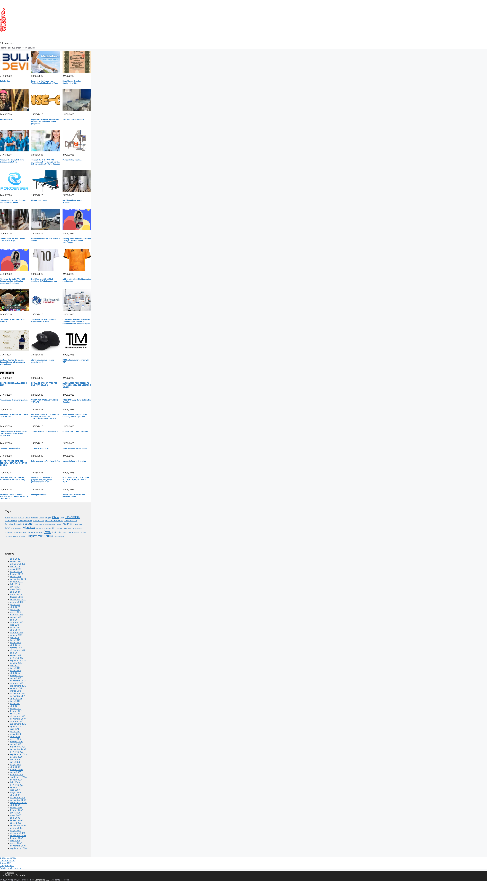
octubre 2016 (16, 622)
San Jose (8, 536)
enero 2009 (15, 772)
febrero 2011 (16, 711)
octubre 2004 (16, 828)
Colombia (72, 517)
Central (41, 518)
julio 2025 (15, 566)
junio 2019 (15, 609)
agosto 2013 (16, 663)
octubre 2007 (16, 785)
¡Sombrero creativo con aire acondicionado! (42, 361)
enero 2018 (15, 617)
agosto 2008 (16, 779)
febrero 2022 (16, 597)
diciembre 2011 (17, 693)
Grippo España (7, 865)
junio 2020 (15, 604)
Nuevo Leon (77, 528)
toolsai (15, 536)
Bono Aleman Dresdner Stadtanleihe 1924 (72, 82)
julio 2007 (15, 790)
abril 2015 (15, 645)
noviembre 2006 (18, 800)
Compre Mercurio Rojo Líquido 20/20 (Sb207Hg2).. (12, 240)
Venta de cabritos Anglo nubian (75, 448)
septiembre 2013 (18, 660)
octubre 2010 (16, 721)
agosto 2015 (16, 635)
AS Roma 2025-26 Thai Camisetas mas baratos (77, 280)
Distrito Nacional (70, 521)
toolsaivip (22, 536)
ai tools (7, 518)
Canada (27, 518)
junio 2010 (15, 731)
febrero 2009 (16, 769)
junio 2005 (15, 812)
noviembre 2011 (17, 696)
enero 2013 (15, 678)
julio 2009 (15, 759)
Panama (31, 532)
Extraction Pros (6, 119)
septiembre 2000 (18, 848)
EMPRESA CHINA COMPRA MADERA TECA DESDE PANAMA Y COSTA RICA (14, 497)
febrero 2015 (16, 647)
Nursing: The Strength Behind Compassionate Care (12, 161)
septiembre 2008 (18, 777)
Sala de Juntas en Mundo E (73, 119)
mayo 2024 (15, 589)
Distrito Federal (54, 520)
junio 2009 (15, 762)
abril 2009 (15, 767)
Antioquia (14, 518)
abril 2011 (14, 706)
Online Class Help (19, 532)
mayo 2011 (15, 703)
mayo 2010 (15, 734)
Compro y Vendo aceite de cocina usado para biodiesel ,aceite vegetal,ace (13, 433)
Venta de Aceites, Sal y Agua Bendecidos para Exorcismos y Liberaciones (12, 362)
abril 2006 (15, 805)
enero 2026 (15, 561)
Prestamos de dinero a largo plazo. (14, 400)
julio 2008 (15, 782)
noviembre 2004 (18, 825)
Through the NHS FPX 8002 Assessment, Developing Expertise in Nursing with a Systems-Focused (45, 162)
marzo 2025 (16, 571)
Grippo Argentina (8, 858)
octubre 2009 (16, 752)
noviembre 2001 (18, 845)
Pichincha (57, 532)
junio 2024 (15, 586)
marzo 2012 (16, 691)
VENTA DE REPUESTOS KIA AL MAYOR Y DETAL (75, 496)
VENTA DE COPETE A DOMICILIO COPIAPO (44, 401)
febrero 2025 (16, 574)
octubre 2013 (16, 658)
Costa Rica (11, 520)
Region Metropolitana (76, 532)
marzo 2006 (16, 807)
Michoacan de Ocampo (43, 528)
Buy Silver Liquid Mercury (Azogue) (73, 201)
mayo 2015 (15, 642)
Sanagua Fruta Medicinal (10, 448)
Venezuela (45, 536)
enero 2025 (15, 576)
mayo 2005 (15, 815)
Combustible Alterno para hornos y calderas (45, 240)
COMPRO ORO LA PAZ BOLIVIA (75, 431)
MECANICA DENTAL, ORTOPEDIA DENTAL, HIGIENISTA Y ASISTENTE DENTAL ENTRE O (45, 417)
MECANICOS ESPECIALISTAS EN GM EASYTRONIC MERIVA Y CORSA (76, 480)
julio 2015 (14, 637)
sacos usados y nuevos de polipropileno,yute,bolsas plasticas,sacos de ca (42, 480)
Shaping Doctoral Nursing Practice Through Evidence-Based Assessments (77, 241)
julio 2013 (14, 665)
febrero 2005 (16, 820)
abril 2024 (15, 592)
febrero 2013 (16, 675)
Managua (18, 528)
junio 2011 (15, 701)
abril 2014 (15, 652)
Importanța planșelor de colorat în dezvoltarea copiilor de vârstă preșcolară (45, 121)
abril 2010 (15, 736)
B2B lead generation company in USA (76, 361)
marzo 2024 (16, 594)
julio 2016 (14, 625)
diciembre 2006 (17, 797)
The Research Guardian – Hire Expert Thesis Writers (43, 320)
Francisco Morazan (49, 524)
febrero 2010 (16, 741)
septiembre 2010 (18, 724)
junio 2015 (15, 640)
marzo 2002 (16, 843)
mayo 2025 (15, 569)
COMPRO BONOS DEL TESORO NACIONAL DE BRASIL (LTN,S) (12, 479)
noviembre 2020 (18, 599)
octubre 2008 (16, 774)
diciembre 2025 (17, 564)
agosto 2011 (16, 698)
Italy (80, 524)
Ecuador (28, 523)
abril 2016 (15, 630)
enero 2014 (15, 655)
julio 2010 (14, 729)
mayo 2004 (15, 830)
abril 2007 (15, 795)
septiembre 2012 (18, 685)
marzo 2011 (15, 708)
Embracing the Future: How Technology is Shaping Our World (44, 82)
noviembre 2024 (18, 579)
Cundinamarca (25, 520)
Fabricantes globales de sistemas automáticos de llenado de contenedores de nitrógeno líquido (76, 321)
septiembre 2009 (18, 754)
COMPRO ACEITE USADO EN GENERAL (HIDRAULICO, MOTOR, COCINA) (13, 463)
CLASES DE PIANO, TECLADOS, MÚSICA (13, 320)
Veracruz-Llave (59, 536)
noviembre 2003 (18, 835)
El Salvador (38, 524)
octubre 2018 (16, 614)
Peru (47, 532)
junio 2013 (15, 668)
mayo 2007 (15, 792)
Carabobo (34, 518)
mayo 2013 (15, 670)
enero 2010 (15, 744)
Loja (12, 528)
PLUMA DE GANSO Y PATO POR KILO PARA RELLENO (44, 384)
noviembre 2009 (18, 749)
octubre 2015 (16, 632)
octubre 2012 (16, 683)
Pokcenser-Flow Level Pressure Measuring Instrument (13, 201)
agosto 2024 (16, 581)
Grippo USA (5, 863)
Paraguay (39, 532)
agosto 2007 (16, 787)
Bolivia (21, 517)
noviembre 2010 (18, 718)
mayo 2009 (15, 764)
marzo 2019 (16, 612)
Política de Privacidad (15, 875)
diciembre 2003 (17, 833)
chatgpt (48, 518)
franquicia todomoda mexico (74, 461)
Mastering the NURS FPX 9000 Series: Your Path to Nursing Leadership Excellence (12, 281)
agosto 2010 (16, 726)
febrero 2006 (16, 810)
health (66, 524)
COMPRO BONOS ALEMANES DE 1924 (13, 384)
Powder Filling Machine (72, 160)
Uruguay (32, 535)
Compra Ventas (7, 860)
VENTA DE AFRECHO (39, 448)
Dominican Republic (13, 524)
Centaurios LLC (41, 879)
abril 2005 (15, 818)
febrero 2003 (16, 838)
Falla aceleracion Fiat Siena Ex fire (45, 461)
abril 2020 (15, 607)
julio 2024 (15, 584)
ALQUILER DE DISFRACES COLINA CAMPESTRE (14, 416)
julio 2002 (15, 840)
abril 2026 (15, 559)
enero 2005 (15, 823)
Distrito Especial (38, 521)
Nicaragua (67, 528)
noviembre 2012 (18, 680)
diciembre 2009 (17, 746)
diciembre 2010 (17, 716)
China (62, 518)
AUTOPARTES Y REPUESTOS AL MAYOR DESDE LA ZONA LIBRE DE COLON (77, 385)
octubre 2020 (16, 602)
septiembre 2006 (18, 802)
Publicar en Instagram (10, 868)
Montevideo (57, 528)
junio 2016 (15, 627)
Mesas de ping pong (39, 200)
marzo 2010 (16, 739)
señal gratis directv (39, 495)
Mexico (28, 527)
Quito (64, 532)
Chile (55, 517)
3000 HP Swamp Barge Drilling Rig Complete (77, 401)
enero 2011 (15, 713)
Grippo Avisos (6, 43)
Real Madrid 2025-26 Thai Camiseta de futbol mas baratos (44, 280)
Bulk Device (5, 81)
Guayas (59, 524)
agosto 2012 (16, 688)
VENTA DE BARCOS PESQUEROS (44, 431)
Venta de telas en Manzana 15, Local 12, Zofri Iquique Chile (75, 416)
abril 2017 (15, 619)
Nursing (8, 532)
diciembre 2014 (17, 650)
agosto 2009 (16, 757)
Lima (7, 528)
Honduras (74, 524)
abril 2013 (15, 673)
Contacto (9, 872)
